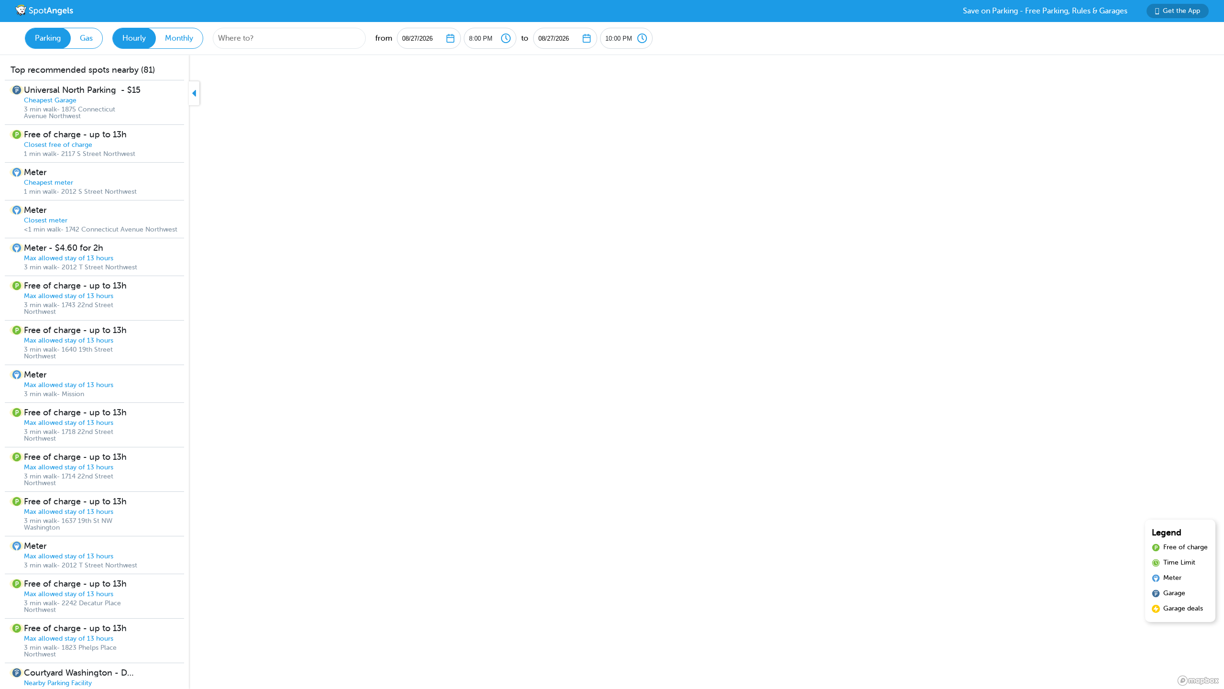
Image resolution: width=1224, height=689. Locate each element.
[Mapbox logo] (1198, 680)
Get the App (1181, 10)
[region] (612, 372)
